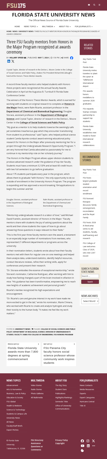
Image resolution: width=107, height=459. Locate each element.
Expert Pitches (13, 430)
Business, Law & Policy (16, 393)
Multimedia (48, 26)
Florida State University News (53, 14)
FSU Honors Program (63, 334)
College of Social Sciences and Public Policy (42, 122)
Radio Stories (36, 389)
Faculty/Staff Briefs (14, 426)
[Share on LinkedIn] (9, 61)
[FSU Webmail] (89, 5)
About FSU (64, 26)
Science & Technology (16, 409)
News (15, 31)
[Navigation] (99, 5)
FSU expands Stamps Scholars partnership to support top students (90, 115)
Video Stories (36, 385)
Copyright (60, 443)
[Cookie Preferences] (82, 450)
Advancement (12, 385)
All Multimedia (37, 397)
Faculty (18, 334)
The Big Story (61, 385)
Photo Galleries (37, 393)
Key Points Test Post (89, 60)
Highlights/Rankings (63, 397)
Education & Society (15, 397)
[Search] (94, 5)
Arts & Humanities (14, 389)
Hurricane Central (87, 401)
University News (26, 31)
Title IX (82, 405)
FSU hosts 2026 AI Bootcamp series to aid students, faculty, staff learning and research (90, 230)
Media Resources (87, 389)
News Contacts (86, 385)
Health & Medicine (14, 405)
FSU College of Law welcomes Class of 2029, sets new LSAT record (89, 249)
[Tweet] (13, 61)
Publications (60, 393)
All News (10, 422)
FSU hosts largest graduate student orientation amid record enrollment (90, 185)
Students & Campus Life (17, 413)
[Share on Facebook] (72, 57)
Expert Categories (87, 397)
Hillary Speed (17, 57)
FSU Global (11, 401)
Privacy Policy (61, 440)
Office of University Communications (63, 407)
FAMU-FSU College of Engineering (38, 334)
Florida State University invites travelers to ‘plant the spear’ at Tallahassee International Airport (90, 76)
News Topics (30, 26)
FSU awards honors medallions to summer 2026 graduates (89, 97)
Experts (83, 393)
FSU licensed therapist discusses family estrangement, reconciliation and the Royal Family (90, 208)
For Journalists (83, 26)
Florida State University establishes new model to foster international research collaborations (89, 135)
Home (17, 26)
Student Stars (61, 389)
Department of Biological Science (29, 332)
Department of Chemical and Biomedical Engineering (35, 111)
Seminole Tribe (61, 401)
